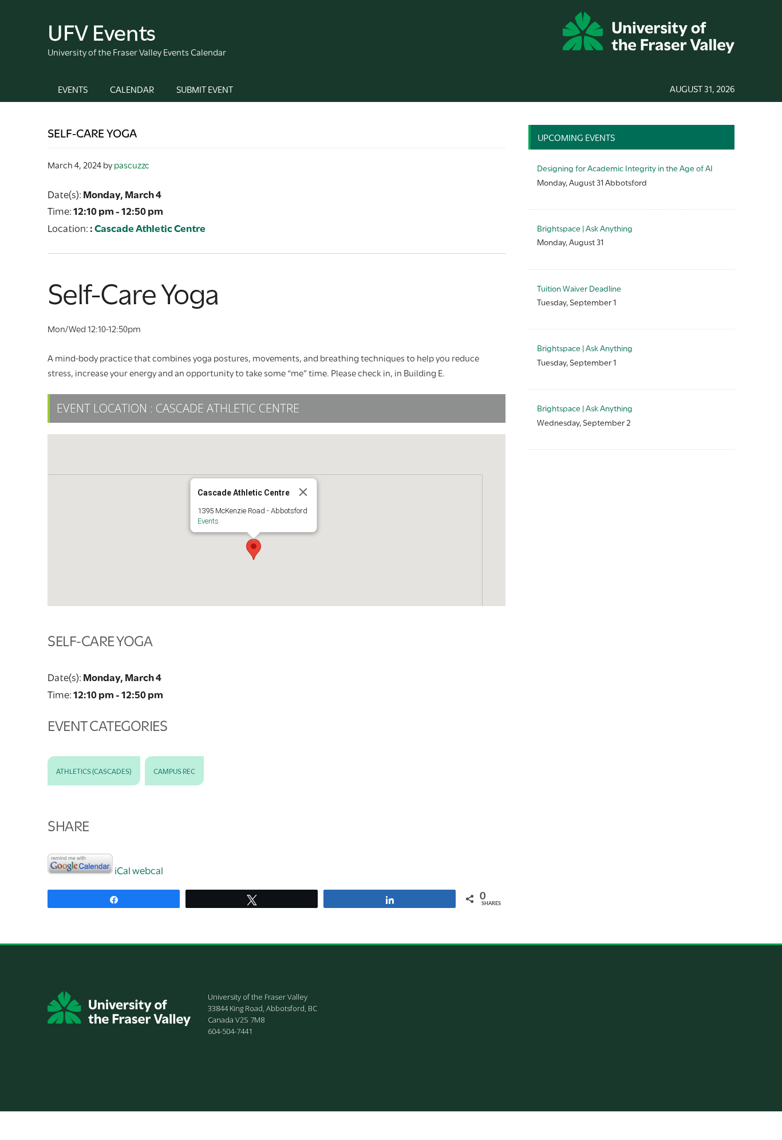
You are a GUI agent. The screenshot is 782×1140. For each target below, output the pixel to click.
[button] (253, 549)
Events (208, 521)
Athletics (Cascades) (94, 770)
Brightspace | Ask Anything (585, 228)
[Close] (303, 492)
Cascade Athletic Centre (150, 228)
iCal (122, 870)
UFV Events (102, 30)
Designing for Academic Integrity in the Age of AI (625, 168)
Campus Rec (174, 770)
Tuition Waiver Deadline (579, 288)
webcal (147, 870)
